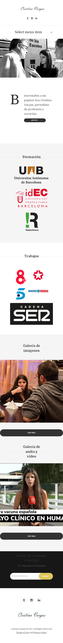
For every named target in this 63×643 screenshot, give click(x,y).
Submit (45, 576)
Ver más (31, 433)
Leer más (34, 120)
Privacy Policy (40, 633)
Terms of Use (22, 633)
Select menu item (28, 32)
